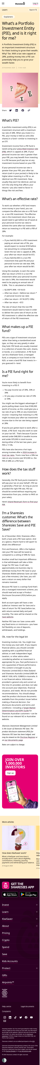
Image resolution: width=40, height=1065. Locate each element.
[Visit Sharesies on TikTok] (15, 1017)
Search (32, 10)
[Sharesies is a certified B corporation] (4, 993)
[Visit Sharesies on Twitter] (20, 1017)
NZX (33, 1041)
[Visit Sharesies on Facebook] (26, 1017)
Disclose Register (27, 737)
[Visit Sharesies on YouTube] (31, 1017)
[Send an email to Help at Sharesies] (4, 1021)
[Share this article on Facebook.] (23, 110)
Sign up (10, 773)
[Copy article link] (29, 110)
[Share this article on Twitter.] (10, 110)
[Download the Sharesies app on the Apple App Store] (10, 894)
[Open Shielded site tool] (4, 1060)
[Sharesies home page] (20, 3)
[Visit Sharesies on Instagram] (4, 1017)
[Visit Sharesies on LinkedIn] (10, 1017)
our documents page (14, 740)
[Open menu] (3, 3)
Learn (4, 10)
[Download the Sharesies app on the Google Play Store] (29, 894)
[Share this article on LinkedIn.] (16, 110)
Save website (7, 617)
